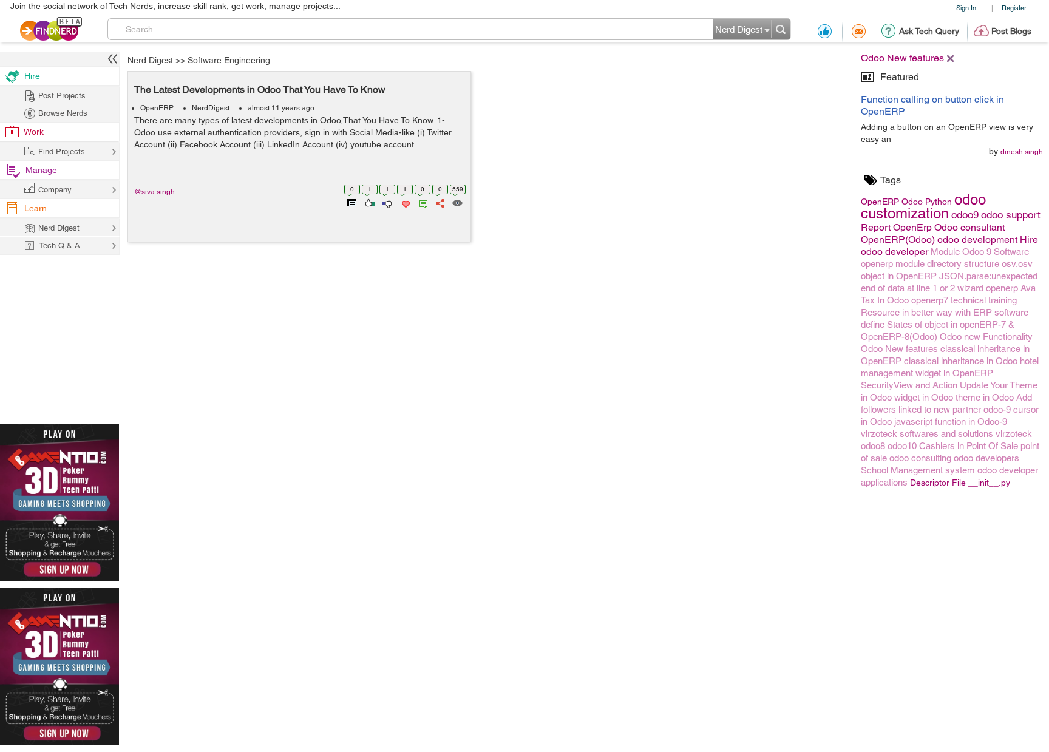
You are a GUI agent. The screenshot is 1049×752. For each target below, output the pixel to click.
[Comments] (421, 202)
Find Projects (61, 151)
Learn (35, 208)
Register (1014, 8)
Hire (32, 76)
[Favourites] (405, 202)
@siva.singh (154, 192)
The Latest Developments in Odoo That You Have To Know (259, 89)
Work (34, 132)
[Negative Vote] (386, 202)
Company (55, 189)
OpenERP (157, 108)
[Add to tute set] (351, 202)
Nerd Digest (150, 60)
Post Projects (62, 95)
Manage (41, 170)
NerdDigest (210, 108)
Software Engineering (229, 60)
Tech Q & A (59, 245)
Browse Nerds (62, 113)
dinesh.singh (1021, 151)
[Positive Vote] (368, 202)
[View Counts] (456, 202)
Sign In (966, 8)
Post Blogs (1011, 31)
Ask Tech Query (929, 31)
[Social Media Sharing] (439, 202)
